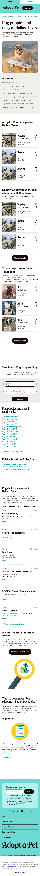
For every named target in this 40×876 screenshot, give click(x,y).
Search (20, 399)
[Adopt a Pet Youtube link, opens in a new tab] (23, 811)
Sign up (27, 8)
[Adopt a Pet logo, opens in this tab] (20, 847)
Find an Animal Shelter (20, 652)
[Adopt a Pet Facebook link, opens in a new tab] (10, 811)
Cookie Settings (20, 872)
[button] (35, 135)
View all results (20, 258)
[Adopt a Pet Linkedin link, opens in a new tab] (30, 811)
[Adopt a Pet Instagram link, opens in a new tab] (27, 811)
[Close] (37, 859)
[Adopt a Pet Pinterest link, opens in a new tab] (18, 811)
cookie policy (11, 866)
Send (29, 791)
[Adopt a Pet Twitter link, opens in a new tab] (14, 811)
